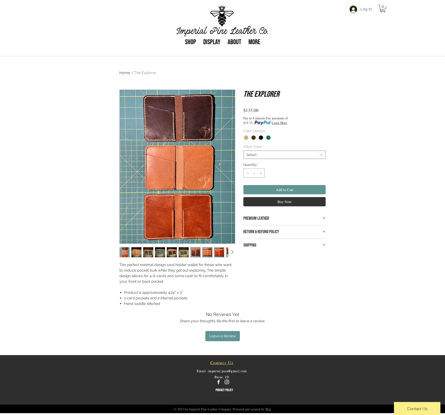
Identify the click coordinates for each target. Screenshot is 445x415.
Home (124, 73)
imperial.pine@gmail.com (227, 371)
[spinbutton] (254, 173)
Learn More (279, 123)
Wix (268, 409)
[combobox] (284, 155)
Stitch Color (253, 147)
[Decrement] (247, 173)
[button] (383, 8)
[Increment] (261, 173)
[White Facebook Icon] (219, 382)
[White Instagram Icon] (227, 382)
